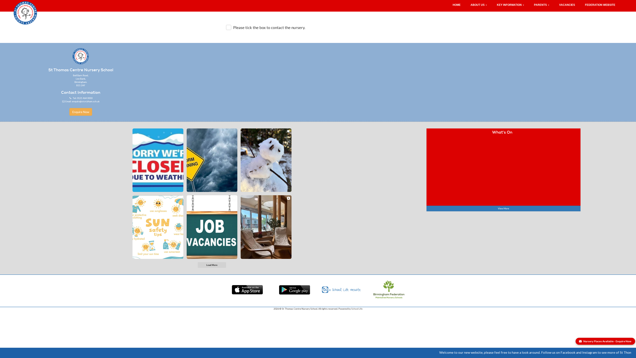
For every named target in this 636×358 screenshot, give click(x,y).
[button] (478, 5)
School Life (357, 308)
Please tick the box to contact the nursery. (269, 27)
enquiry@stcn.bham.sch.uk (86, 101)
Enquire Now (80, 112)
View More (503, 208)
